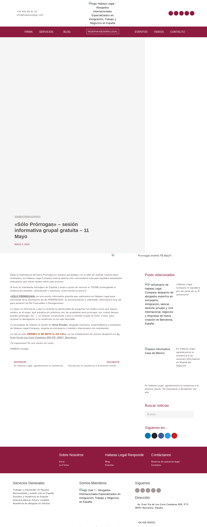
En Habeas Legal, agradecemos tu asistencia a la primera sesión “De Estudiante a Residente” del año (172, 389)
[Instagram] (176, 13)
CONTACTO (177, 31)
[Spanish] (149, 13)
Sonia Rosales (60, 324)
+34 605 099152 (146, 522)
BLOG (67, 31)
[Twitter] (168, 436)
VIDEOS (159, 31)
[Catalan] (143, 13)
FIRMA (29, 31)
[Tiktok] (192, 13)
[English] (146, 13)
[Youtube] (181, 13)
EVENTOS (141, 31)
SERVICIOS (46, 31)
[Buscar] (197, 414)
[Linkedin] (187, 13)
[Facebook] (171, 13)
